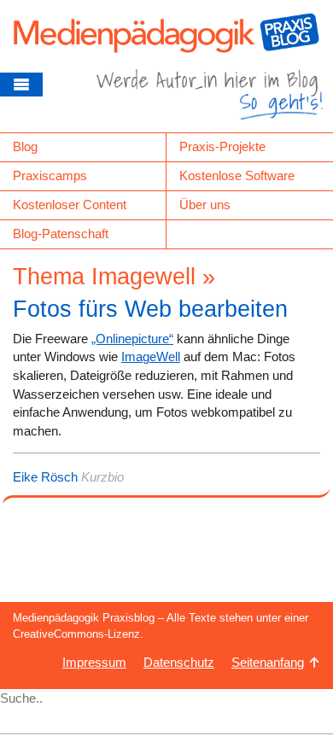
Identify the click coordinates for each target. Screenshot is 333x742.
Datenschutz (178, 662)
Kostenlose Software (237, 175)
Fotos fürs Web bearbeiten (150, 309)
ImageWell (150, 356)
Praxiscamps (50, 175)
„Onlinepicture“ (132, 338)
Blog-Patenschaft (60, 233)
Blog (25, 146)
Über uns (205, 204)
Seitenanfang (267, 662)
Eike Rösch (45, 477)
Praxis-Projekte (222, 146)
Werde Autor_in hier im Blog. (209, 100)
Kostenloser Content (69, 204)
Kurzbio (102, 477)
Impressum (94, 662)
